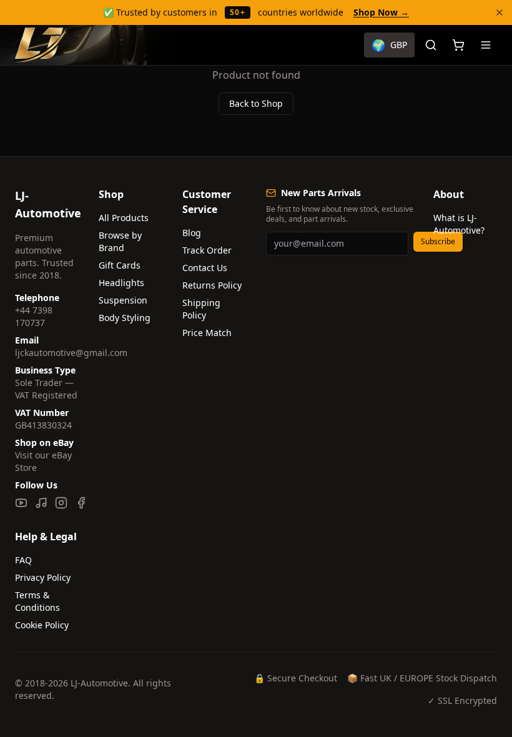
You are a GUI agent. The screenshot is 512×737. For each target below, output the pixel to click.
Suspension (123, 300)
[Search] (431, 45)
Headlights (121, 283)
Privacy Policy (43, 577)
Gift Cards (119, 265)
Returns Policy (212, 285)
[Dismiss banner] (500, 12)
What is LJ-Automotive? (459, 224)
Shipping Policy (201, 309)
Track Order (207, 250)
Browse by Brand (120, 241)
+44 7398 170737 (33, 316)
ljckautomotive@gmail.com (71, 353)
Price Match (207, 333)
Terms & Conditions (37, 601)
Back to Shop (256, 103)
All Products (124, 218)
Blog (191, 233)
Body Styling (124, 318)
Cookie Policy (42, 625)
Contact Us (204, 268)
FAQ (23, 560)
